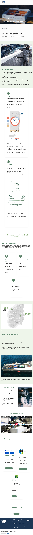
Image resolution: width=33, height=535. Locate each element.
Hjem (4, 28)
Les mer (15, 531)
